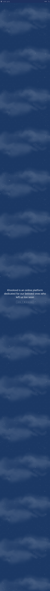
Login (45, 1)
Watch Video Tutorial (29, 302)
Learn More (19, 302)
